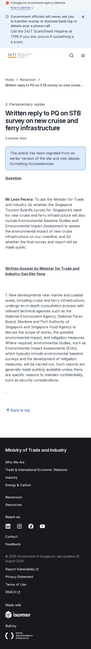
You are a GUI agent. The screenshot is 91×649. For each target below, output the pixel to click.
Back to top (20, 410)
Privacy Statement (19, 577)
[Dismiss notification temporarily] (83, 17)
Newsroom (28, 80)
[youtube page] (42, 526)
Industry (11, 477)
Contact (11, 536)
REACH (10, 592)
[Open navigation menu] (83, 55)
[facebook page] (31, 526)
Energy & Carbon (18, 485)
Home (9, 80)
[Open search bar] (71, 55)
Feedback (13, 544)
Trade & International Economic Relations (36, 470)
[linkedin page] (8, 526)
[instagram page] (19, 526)
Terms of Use (15, 584)
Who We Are (15, 462)
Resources (13, 505)
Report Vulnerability (20, 569)
